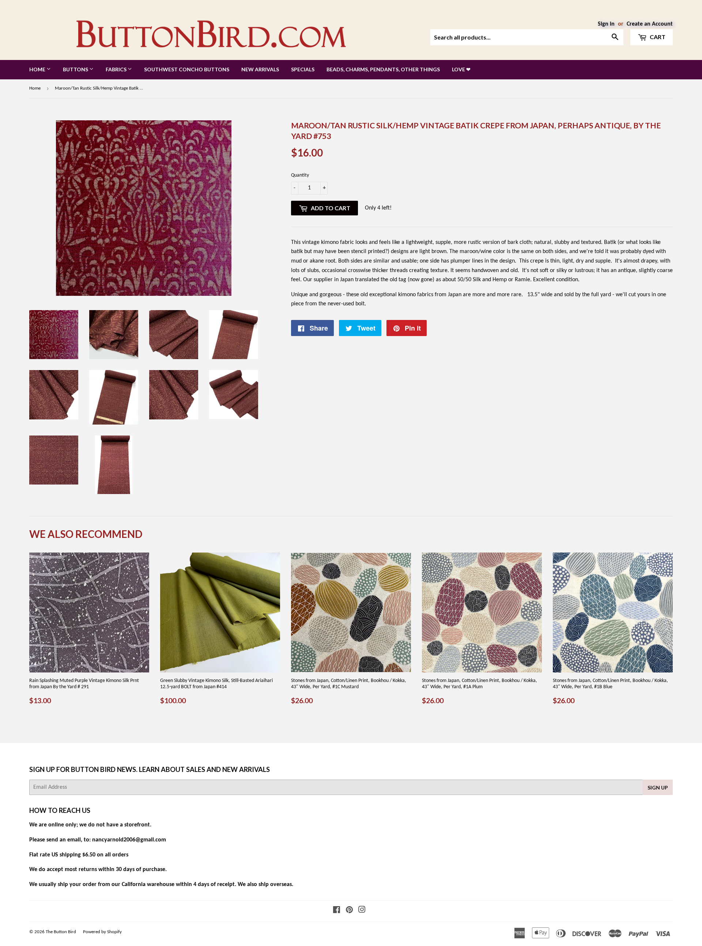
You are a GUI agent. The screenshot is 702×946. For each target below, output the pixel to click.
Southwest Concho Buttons (186, 69)
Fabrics (117, 69)
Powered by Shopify (102, 932)
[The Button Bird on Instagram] (362, 911)
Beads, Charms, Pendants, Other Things (383, 69)
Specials (302, 69)
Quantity (300, 175)
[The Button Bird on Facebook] (336, 911)
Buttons (76, 69)
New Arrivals (260, 69)
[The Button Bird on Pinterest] (349, 911)
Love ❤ (461, 69)
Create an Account (650, 24)
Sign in (606, 24)
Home (37, 69)
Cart (657, 36)
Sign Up (658, 787)
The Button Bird (61, 932)
